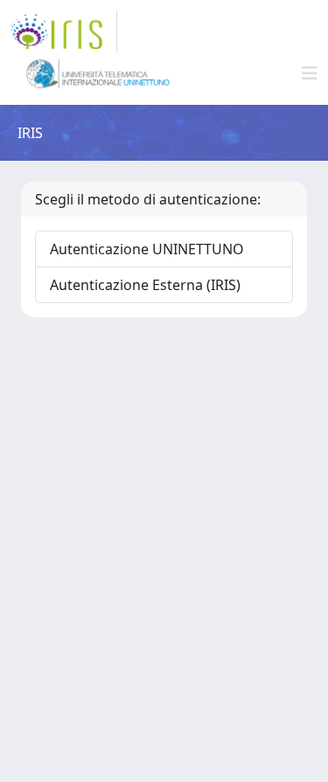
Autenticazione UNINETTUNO (147, 249)
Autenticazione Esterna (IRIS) (145, 284)
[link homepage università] (97, 73)
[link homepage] (63, 31)
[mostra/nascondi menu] (310, 73)
